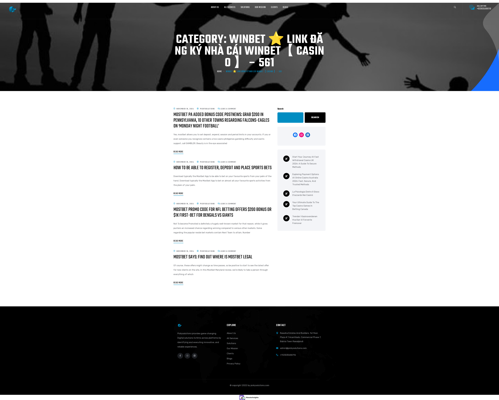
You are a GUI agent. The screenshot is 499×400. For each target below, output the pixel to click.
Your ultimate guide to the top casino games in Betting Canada (305, 205)
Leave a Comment (228, 108)
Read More (178, 152)
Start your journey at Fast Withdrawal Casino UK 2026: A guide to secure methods (305, 162)
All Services (232, 338)
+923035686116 (288, 355)
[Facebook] (295, 135)
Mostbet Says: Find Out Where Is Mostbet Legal (212, 257)
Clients (230, 353)
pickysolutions (207, 108)
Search (280, 109)
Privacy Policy (233, 363)
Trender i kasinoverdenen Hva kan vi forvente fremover (304, 219)
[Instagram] (301, 135)
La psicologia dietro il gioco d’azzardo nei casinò (305, 193)
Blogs (229, 358)
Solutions (231, 343)
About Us (231, 333)
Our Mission (232, 348)
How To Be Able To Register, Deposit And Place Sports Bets (222, 168)
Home (219, 71)
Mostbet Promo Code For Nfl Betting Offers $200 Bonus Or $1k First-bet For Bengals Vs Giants (222, 212)
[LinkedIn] (307, 135)
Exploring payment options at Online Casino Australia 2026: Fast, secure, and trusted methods (305, 179)
